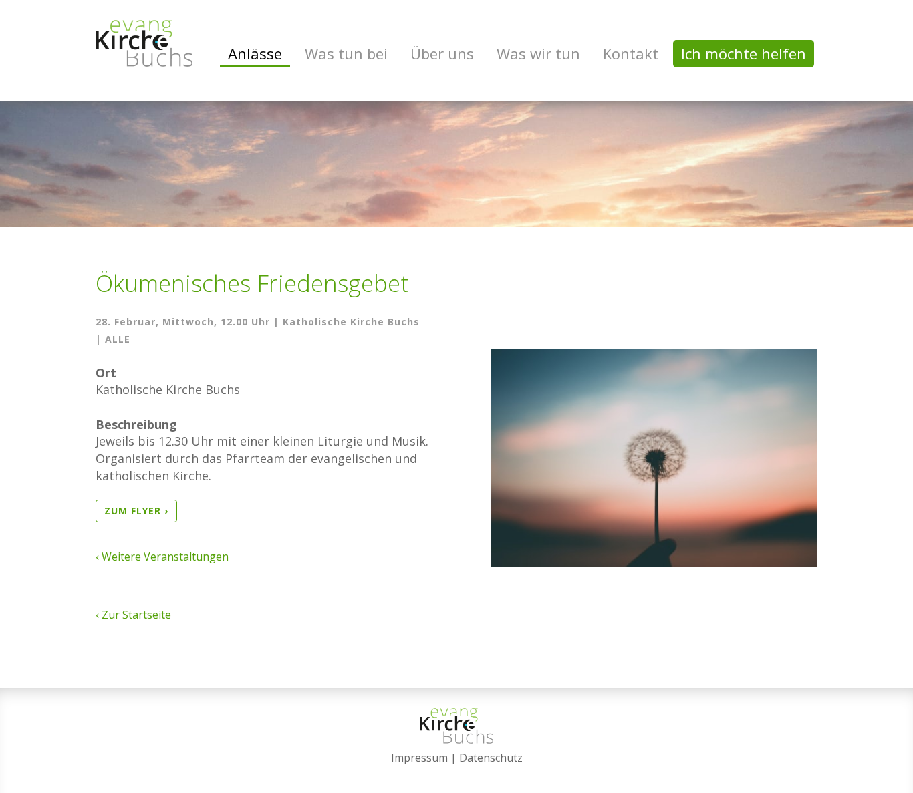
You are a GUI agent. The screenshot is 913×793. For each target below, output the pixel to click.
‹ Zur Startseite (133, 614)
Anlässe (255, 53)
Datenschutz (491, 757)
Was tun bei (346, 53)
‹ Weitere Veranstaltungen (162, 556)
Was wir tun (538, 53)
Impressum (419, 757)
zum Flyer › (136, 510)
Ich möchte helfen (743, 53)
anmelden (457, 774)
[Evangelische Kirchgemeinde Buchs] (144, 43)
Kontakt (630, 53)
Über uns (442, 53)
